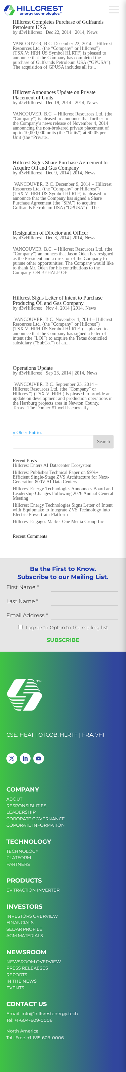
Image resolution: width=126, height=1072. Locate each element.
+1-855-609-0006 (45, 1037)
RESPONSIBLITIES (26, 805)
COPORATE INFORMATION (35, 825)
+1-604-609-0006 (33, 1020)
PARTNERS (18, 864)
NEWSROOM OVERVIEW (33, 961)
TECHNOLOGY (28, 841)
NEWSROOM (26, 952)
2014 (79, 32)
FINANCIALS (20, 922)
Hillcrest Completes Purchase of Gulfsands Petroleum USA (58, 24)
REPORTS (16, 974)
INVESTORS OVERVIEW (32, 916)
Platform (18, 857)
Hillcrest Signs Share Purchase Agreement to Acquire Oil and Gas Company (60, 165)
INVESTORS (24, 906)
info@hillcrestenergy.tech (50, 1013)
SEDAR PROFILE (24, 929)
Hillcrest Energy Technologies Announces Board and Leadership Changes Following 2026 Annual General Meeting (63, 493)
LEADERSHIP (21, 812)
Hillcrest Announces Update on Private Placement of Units (54, 94)
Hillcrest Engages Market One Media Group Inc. (59, 521)
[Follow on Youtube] (38, 758)
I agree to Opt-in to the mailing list (67, 628)
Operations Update (33, 368)
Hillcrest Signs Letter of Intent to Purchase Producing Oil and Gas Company (57, 300)
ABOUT (14, 799)
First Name (22, 587)
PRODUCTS (24, 880)
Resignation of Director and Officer (50, 233)
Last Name (22, 601)
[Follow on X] (11, 758)
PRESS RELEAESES (27, 968)
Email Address (27, 616)
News (92, 32)
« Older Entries (27, 432)
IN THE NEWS (21, 981)
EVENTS (15, 987)
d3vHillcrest (30, 32)
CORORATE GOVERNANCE (35, 818)
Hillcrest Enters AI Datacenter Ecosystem (52, 465)
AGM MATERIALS (24, 935)
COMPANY (22, 789)
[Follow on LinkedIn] (25, 758)
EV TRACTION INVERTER (32, 890)
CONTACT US (26, 1004)
